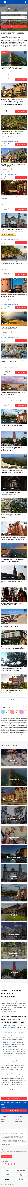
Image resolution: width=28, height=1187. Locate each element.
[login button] (25, 2)
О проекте (17, 1119)
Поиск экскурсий (15, 1098)
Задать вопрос (6, 1156)
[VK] (2, 1164)
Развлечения (4, 1123)
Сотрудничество (18, 1121)
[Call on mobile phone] (19, 2)
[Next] (25, 706)
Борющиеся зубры (8, 1049)
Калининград (9, 5)
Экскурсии (3, 1119)
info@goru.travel (14, 1151)
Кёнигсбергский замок (10, 1033)
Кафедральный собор (9, 1025)
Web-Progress (8, 1183)
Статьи (2, 1126)
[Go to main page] (5, 2)
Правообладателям (19, 1126)
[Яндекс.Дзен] (14, 1164)
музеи (10, 1065)
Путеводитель (4, 1125)
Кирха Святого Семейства (10, 1042)
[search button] (22, 2)
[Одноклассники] (8, 1164)
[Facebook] (5, 1164)
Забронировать (21, 79)
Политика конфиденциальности (8, 1184)
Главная (2, 5)
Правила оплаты (18, 1123)
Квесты (2, 1121)
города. (8, 1030)
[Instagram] (11, 1164)
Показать (14, 26)
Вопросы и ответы (19, 1125)
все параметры (14, 21)
